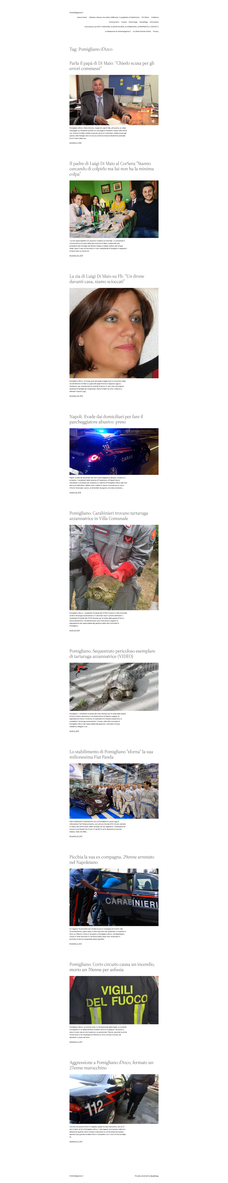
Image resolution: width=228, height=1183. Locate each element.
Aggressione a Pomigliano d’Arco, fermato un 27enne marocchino (111, 1065)
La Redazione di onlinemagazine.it (118, 31)
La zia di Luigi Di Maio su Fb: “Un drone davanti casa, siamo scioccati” (106, 278)
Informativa (154, 22)
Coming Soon (114, 22)
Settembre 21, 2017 (75, 1042)
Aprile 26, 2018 (74, 630)
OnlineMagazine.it (76, 13)
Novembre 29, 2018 (76, 396)
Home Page (133, 22)
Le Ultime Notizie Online (142, 31)
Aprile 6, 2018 (74, 731)
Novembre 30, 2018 (76, 255)
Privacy (156, 31)
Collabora (155, 17)
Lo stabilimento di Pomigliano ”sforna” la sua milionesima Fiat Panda (111, 754)
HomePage (143, 22)
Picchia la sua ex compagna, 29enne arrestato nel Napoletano (111, 859)
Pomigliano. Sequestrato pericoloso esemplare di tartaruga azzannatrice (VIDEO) (112, 653)
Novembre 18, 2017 (75, 836)
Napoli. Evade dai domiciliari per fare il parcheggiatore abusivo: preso (106, 419)
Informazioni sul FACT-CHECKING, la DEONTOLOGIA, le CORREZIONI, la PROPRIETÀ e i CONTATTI (122, 27)
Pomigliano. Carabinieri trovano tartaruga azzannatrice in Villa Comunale (108, 515)
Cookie (124, 22)
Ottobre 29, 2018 (75, 492)
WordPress (154, 1176)
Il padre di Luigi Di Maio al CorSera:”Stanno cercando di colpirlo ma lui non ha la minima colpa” (111, 169)
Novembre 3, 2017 (75, 944)
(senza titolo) (82, 17)
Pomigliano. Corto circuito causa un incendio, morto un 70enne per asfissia (112, 966)
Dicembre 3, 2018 (75, 143)
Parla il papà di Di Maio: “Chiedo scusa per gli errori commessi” (111, 65)
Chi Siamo (145, 17)
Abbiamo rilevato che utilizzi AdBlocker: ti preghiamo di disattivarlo (114, 17)
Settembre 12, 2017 (75, 1141)
